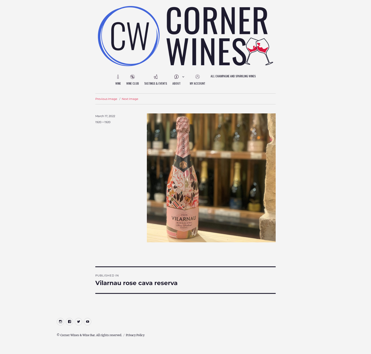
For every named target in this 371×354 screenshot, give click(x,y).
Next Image (130, 99)
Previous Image (106, 99)
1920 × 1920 (103, 122)
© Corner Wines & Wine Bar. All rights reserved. (89, 335)
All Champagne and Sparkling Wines (233, 76)
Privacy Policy (135, 335)
